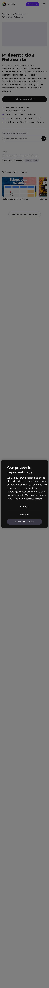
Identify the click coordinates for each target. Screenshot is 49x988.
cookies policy (34, 498)
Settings (24, 506)
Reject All (24, 514)
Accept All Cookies (24, 521)
